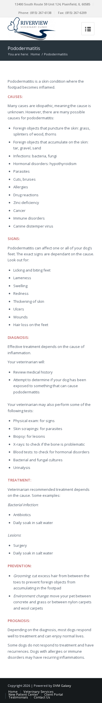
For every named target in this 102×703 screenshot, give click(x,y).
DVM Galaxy (62, 685)
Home (35, 54)
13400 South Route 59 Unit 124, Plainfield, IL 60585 (52, 4)
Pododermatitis (24, 48)
